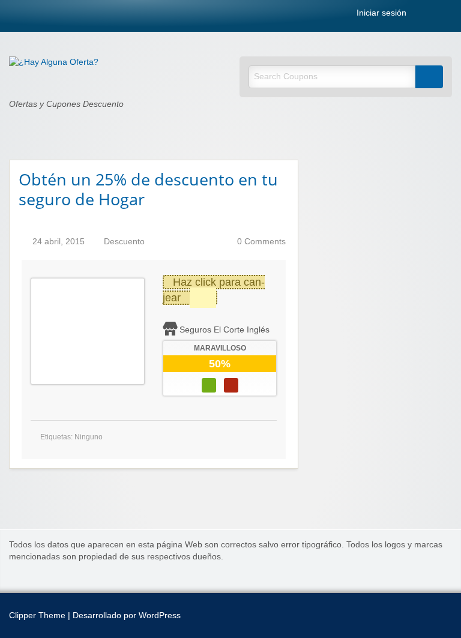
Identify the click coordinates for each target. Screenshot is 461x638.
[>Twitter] (448, 15)
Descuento (124, 241)
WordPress (160, 615)
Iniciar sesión (380, 13)
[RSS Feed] (422, 15)
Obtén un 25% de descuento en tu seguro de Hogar (148, 189)
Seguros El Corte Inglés (224, 329)
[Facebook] (435, 15)
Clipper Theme (37, 615)
